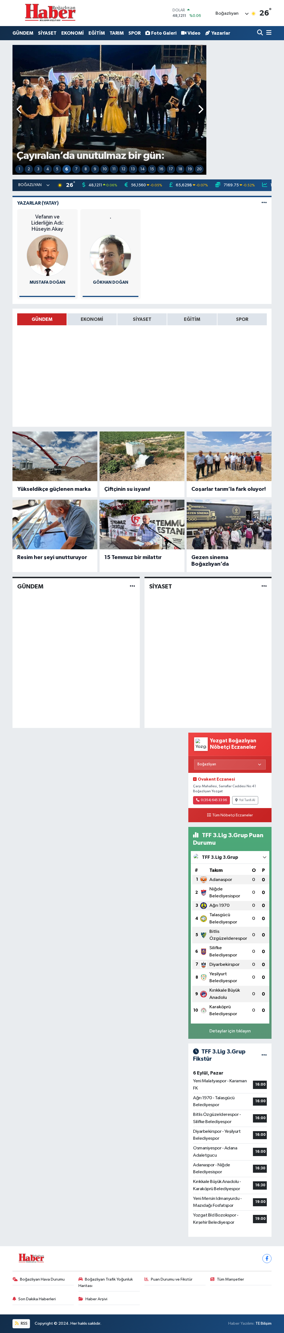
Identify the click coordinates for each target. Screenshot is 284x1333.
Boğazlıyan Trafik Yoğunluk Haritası (105, 1282)
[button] (19, 110)
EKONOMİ (72, 33)
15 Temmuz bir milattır (133, 557)
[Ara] (260, 33)
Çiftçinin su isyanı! (127, 489)
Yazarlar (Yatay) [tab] (38, 203)
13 (133, 169)
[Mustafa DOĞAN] (47, 255)
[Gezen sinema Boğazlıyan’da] (229, 524)
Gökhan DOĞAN (110, 282)
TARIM (117, 33)
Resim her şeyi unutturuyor (52, 557)
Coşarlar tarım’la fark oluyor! (228, 489)
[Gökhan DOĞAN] (110, 255)
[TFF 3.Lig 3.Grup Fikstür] (264, 1055)
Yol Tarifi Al (247, 800)
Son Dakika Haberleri (37, 1299)
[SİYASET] (264, 586)
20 (199, 169)
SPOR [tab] (242, 319)
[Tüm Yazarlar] (264, 203)
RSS (23, 1323)
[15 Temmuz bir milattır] (142, 524)
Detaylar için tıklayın (230, 1031)
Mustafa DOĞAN (47, 282)
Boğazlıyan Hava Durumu (42, 1279)
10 (105, 169)
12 (123, 169)
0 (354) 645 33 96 (214, 800)
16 (161, 169)
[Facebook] (267, 1258)
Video (194, 33)
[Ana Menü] (268, 33)
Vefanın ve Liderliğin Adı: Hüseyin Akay (47, 223)
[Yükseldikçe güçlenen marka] (54, 456)
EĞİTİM (96, 33)
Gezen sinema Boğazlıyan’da (210, 561)
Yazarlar (220, 33)
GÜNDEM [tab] (42, 319)
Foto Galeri (163, 33)
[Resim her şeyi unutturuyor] (54, 524)
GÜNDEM (22, 33)
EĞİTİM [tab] (192, 319)
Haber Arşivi (96, 1299)
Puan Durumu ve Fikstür (171, 1279)
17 (171, 169)
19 (190, 169)
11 (114, 169)
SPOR (134, 33)
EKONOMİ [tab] (92, 319)
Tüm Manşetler (230, 1279)
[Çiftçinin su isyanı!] (142, 456)
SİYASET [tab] (142, 319)
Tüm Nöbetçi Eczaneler (232, 815)
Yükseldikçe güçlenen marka (54, 489)
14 (142, 169)
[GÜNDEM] (132, 586)
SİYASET (47, 33)
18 (180, 169)
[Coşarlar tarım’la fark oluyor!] (229, 456)
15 (152, 169)
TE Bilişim (263, 1323)
